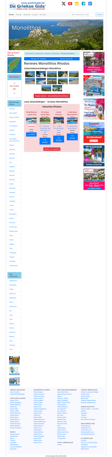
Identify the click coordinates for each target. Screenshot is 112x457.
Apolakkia (12, 121)
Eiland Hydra (38, 411)
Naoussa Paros (62, 423)
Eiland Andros (38, 398)
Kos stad (60, 415)
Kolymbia (12, 188)
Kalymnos (12, 293)
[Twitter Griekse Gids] (63, 3)
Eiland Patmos (38, 432)
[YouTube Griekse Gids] (70, 3)
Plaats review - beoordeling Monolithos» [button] (52, 96)
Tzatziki (83, 415)
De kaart (35, 15)
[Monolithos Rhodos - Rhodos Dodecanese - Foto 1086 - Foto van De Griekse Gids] (46, 88)
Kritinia (11, 197)
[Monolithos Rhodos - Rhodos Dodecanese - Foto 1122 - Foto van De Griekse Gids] (30, 81)
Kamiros (12, 175)
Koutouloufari (61, 417)
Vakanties (26, 15)
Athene (59, 396)
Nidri (58, 426)
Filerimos (12, 149)
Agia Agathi (13, 113)
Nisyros (11, 323)
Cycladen (13, 442)
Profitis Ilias (13, 227)
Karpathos (12, 298)
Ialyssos (12, 158)
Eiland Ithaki (38, 417)
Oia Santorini (61, 411)
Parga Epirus (61, 428)
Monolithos (55, 53)
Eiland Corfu (14, 400)
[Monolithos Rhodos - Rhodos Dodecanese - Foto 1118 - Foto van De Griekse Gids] (74, 81)
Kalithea (12, 171)
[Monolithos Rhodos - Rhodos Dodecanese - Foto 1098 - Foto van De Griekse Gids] (52, 74)
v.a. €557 (31, 134)
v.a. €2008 (58, 139)
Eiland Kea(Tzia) (39, 423)
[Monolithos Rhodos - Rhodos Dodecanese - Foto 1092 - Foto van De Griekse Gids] (52, 81)
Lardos (11, 205)
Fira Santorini (61, 409)
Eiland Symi (37, 438)
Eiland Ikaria (38, 413)
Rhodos (47, 53)
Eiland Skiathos (15, 426)
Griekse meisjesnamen (88, 402)
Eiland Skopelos (39, 436)
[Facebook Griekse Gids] (83, 3)
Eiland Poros (38, 434)
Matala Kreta (61, 419)
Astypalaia (12, 285)
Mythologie (84, 398)
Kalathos (12, 167)
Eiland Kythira (38, 426)
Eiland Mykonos (15, 413)
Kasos (11, 302)
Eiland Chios (38, 404)
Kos (10, 311)
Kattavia (12, 179)
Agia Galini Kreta (62, 392)
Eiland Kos (13, 407)
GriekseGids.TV (86, 428)
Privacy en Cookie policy (89, 442)
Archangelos (13, 126)
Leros (11, 315)
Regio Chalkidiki (62, 400)
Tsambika (12, 261)
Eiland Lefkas (14, 411)
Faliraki (11, 145)
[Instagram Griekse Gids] (76, 3)
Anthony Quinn (14, 117)
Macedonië (13, 436)
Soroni (11, 240)
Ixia (10, 162)
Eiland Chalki (38, 402)
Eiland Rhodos (15, 419)
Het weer (43, 15)
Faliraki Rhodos (62, 407)
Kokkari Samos (62, 413)
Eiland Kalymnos (39, 419)
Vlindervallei (13, 265)
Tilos (10, 349)
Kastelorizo (13, 306)
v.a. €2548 (72, 137)
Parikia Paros (61, 430)
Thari (11, 248)
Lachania (12, 201)
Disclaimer (84, 445)
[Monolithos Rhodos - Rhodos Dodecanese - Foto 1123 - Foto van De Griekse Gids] (63, 74)
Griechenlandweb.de (87, 434)
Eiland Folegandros (40, 409)
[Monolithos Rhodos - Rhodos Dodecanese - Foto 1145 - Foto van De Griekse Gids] (63, 81)
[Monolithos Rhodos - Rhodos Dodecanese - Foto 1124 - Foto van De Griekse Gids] (57, 88)
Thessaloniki (61, 438)
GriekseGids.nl (85, 426)
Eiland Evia (37, 407)
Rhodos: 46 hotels (66, 59)
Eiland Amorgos (39, 396)
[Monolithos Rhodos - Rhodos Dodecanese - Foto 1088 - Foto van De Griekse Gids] (74, 74)
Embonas (12, 134)
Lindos (11, 210)
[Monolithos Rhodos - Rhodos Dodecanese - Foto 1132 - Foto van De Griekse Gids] (41, 74)
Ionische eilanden (16, 447)
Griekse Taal (85, 394)
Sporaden (13, 449)
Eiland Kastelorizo (40, 421)
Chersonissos (61, 404)
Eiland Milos (38, 430)
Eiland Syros (38, 440)
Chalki (11, 289)
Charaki (11, 130)
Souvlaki (84, 417)
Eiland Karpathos (15, 402)
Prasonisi (12, 222)
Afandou (12, 109)
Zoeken (99, 14)
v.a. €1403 (45, 141)
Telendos (12, 345)
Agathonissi (13, 280)
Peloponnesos (14, 434)
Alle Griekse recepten (88, 419)
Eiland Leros (38, 428)
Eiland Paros (14, 417)
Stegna (11, 244)
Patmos (11, 328)
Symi (11, 341)
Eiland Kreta (14, 409)
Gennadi (12, 154)
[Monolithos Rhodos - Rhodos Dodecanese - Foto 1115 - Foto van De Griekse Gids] (30, 74)
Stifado (83, 411)
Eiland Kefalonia (15, 404)
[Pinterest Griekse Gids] (90, 3)
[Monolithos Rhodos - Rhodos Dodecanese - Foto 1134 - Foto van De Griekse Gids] (41, 81)
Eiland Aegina (38, 392)
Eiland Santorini (15, 423)
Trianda (11, 257)
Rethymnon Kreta (63, 432)
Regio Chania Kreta (63, 402)
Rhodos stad (13, 231)
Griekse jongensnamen (88, 400)
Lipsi (10, 319)
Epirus (12, 438)
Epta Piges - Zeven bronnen (14, 140)
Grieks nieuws (85, 396)
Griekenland (29, 53)
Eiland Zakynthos (16, 428)
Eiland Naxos (14, 415)
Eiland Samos (14, 421)
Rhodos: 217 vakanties (38, 59)
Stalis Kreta (61, 436)
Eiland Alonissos (39, 394)
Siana (11, 235)
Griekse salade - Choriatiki (90, 409)
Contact (83, 440)
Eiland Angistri (38, 400)
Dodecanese (39, 53)
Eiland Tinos (38, 442)
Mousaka (84, 413)
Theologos (12, 253)
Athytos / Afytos (62, 398)
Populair (19, 15)
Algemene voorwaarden (89, 447)
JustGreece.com (86, 430)
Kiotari (11, 184)
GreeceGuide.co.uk (87, 432)
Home (11, 15)
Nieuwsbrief (85, 449)
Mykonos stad (62, 421)
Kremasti (12, 192)
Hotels (59, 445)
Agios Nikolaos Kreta (64, 394)
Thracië (12, 440)
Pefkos (11, 218)
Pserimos (12, 332)
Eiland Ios (37, 415)
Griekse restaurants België (89, 392)
